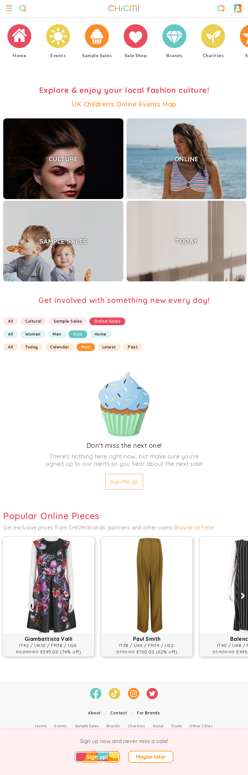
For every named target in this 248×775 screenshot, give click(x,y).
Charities (136, 725)
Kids (77, 334)
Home (101, 334)
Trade (176, 725)
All (10, 321)
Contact (118, 712)
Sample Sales (68, 321)
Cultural (33, 321)
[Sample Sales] (97, 37)
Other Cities (201, 725)
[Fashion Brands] (174, 37)
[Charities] (213, 37)
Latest (109, 347)
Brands (113, 725)
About (94, 712)
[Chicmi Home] (19, 37)
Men (57, 334)
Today (31, 347)
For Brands (148, 712)
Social (158, 725)
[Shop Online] (135, 37)
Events (60, 725)
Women (33, 334)
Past (133, 347)
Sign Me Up (124, 481)
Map (85, 347)
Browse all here (193, 527)
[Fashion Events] (58, 37)
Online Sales (107, 321)
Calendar (59, 347)
